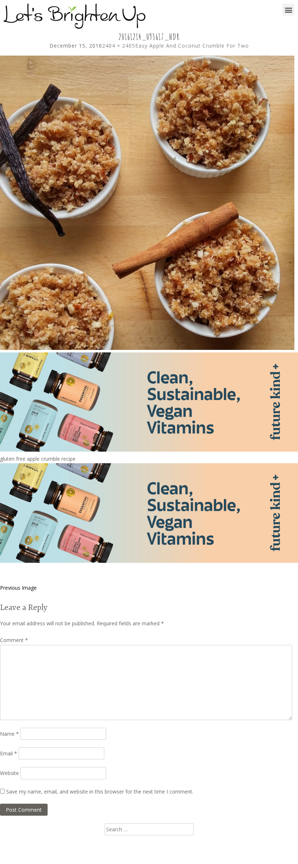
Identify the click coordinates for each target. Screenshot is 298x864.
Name (9, 733)
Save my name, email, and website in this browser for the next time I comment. (99, 791)
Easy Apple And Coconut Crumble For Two (192, 45)
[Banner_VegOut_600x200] (149, 449)
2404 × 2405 (118, 45)
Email (8, 753)
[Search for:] (149, 829)
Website (9, 773)
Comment (14, 640)
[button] (288, 10)
